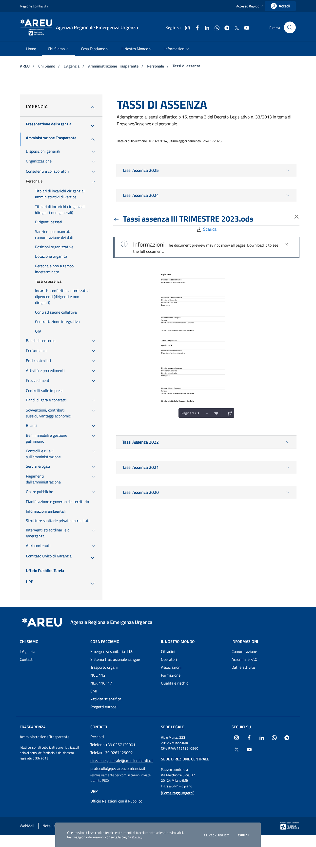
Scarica (209, 229)
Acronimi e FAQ (244, 659)
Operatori (169, 659)
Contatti (27, 659)
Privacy (137, 837)
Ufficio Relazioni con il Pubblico (116, 801)
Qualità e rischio (174, 683)
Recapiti (97, 737)
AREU (25, 66)
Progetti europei (104, 707)
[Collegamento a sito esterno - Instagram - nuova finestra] (185, 27)
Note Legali (51, 826)
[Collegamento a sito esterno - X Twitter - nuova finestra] (235, 27)
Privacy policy (216, 835)
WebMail (27, 826)
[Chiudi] (287, 244)
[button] (250, 6)
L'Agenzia (72, 66)
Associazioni (171, 667)
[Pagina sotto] (215, 413)
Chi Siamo (47, 66)
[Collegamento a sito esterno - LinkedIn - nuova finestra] (205, 27)
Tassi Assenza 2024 (140, 195)
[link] (280, 6)
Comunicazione (244, 651)
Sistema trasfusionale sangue (115, 659)
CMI (93, 691)
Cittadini (168, 651)
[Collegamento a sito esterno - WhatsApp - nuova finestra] (215, 27)
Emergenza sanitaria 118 (111, 651)
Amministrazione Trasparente (113, 66)
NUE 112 (97, 675)
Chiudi (243, 835)
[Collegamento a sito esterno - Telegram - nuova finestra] (225, 27)
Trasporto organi (104, 667)
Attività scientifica (105, 699)
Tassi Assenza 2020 (140, 492)
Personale (156, 66)
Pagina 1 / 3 (190, 412)
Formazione (170, 675)
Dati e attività (243, 667)
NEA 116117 (101, 683)
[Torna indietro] (117, 219)
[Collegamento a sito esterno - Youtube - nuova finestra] (245, 27)
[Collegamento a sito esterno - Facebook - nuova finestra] (195, 27)
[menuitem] (31, 49)
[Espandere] (228, 413)
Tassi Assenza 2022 (140, 442)
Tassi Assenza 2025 (140, 170)
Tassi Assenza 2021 (140, 467)
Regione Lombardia (34, 6)
